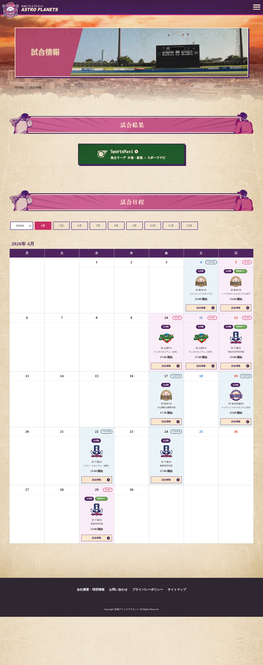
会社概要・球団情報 (91, 589)
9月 (135, 225)
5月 (61, 225)
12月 (189, 225)
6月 (80, 225)
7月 (98, 225)
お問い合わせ (118, 589)
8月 (116, 225)
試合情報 (201, 308)
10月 (153, 225)
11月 (171, 225)
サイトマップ (177, 589)
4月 (43, 225)
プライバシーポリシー (147, 589)
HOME (19, 87)
